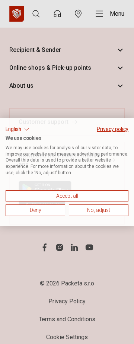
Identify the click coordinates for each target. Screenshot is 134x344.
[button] (17, 129)
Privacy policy (112, 129)
